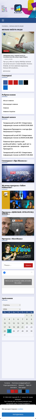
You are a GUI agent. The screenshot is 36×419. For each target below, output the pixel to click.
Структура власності (10, 385)
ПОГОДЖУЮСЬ (18, 414)
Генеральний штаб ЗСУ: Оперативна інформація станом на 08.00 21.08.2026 (18, 153)
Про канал (22, 387)
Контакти (13, 387)
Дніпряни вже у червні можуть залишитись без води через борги (15, 56)
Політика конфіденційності (21, 383)
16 (31, 323)
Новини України (9, 111)
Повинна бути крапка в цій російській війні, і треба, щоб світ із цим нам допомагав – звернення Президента (17, 145)
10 (5, 323)
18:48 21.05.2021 (9, 59)
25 (9, 331)
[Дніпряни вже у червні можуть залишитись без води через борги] (18, 42)
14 (22, 323)
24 (5, 331)
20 (18, 327)
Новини (6, 51)
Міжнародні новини (10, 104)
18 (9, 327)
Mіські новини (8, 100)
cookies (20, 409)
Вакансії (21, 385)
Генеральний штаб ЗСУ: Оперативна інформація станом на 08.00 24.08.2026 (18, 136)
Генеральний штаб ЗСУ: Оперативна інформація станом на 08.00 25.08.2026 (18, 124)
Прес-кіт (28, 385)
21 (22, 327)
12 (14, 323)
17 (5, 327)
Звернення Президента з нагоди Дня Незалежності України (17, 130)
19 (14, 327)
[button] (4, 20)
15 (27, 323)
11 (9, 323)
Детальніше (6, 71)
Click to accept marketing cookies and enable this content (18, 282)
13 (18, 323)
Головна (7, 383)
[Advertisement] (18, 360)
